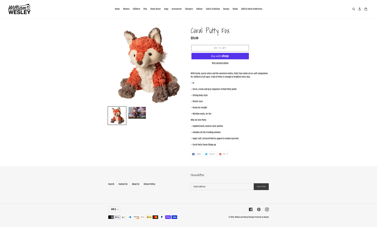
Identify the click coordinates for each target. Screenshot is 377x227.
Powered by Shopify (262, 217)
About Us (135, 184)
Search (111, 184)
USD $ (113, 209)
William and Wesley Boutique (245, 217)
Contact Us (123, 184)
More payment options (220, 63)
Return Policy (149, 184)
